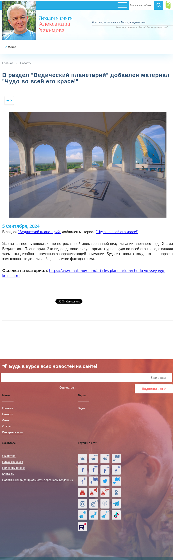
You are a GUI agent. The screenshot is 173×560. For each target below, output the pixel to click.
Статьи (6, 426)
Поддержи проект (13, 467)
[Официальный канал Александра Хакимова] (82, 492)
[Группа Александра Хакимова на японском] (82, 481)
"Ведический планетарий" (39, 231)
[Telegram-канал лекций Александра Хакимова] (82, 515)
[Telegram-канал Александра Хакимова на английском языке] (104, 515)
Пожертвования (12, 432)
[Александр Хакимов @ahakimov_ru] (104, 481)
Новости (25, 63)
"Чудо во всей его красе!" (117, 231)
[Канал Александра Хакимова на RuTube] (82, 526)
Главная (7, 63)
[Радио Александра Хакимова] (104, 504)
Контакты (8, 474)
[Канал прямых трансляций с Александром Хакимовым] (104, 492)
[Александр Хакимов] (104, 458)
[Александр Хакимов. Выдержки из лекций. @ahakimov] (82, 470)
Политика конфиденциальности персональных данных (37, 480)
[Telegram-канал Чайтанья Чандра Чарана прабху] (93, 515)
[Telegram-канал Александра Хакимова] (116, 504)
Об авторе (9, 456)
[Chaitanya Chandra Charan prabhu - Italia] (116, 470)
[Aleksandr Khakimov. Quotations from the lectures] (93, 458)
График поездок (12, 461)
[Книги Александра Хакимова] (116, 458)
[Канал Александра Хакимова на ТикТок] (116, 515)
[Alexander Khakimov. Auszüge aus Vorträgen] (104, 470)
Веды (81, 408)
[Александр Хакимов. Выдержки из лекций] (82, 458)
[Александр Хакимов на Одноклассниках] (116, 492)
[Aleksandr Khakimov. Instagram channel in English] (93, 504)
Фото (5, 420)
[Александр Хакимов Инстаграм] (82, 504)
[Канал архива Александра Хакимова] (93, 492)
